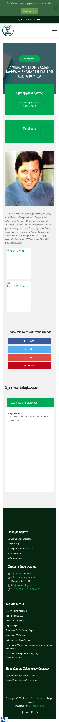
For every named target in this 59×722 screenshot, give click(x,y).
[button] (4, 719)
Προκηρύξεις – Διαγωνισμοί (20, 548)
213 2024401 (18, 589)
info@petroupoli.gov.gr (21, 585)
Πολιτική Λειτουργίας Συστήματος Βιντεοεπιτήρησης (22, 655)
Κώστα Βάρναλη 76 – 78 (23, 577)
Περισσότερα (29, 11)
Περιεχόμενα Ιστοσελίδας (17, 611)
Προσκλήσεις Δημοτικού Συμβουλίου (23, 675)
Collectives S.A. (36, 705)
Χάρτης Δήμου (12, 625)
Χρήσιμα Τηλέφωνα (14, 615)
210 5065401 (34, 589)
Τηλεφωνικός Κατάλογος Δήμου (20, 630)
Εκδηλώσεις (13, 543)
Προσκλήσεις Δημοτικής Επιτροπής (22, 680)
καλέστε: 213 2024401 (31, 19)
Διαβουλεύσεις (14, 553)
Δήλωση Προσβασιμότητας (18, 640)
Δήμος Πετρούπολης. (34, 698)
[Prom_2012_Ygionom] (19, 296)
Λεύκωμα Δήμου (15, 558)
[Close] (55, 8)
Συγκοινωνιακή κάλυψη (16, 620)
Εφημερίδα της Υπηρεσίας (19, 538)
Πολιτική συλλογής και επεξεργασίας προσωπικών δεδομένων (29, 647)
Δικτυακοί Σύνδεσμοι (15, 635)
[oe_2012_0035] (19, 263)
